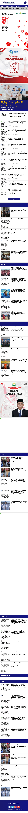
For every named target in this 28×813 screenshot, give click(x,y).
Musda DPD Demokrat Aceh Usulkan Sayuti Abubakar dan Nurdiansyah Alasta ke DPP (18, 292)
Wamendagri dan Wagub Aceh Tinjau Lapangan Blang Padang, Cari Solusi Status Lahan (19, 233)
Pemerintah (19, 6)
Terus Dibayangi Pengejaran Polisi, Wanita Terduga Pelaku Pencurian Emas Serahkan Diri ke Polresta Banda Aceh (18, 330)
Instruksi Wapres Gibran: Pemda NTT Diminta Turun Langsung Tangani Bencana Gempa (18, 461)
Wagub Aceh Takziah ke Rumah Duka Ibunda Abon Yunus (17, 222)
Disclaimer (10, 805)
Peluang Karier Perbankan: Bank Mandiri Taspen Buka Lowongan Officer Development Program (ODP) (18, 688)
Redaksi (5, 804)
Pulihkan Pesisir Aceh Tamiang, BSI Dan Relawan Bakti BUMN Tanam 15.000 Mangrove (19, 731)
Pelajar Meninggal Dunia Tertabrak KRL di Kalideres (18, 643)
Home (2, 6)
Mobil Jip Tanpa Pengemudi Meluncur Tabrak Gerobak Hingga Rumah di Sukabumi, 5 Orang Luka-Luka (18, 633)
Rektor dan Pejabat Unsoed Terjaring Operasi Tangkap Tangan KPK (18, 341)
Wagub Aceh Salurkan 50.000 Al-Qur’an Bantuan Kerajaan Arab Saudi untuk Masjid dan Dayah (18, 211)
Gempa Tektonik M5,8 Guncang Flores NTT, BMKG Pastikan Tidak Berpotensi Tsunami (19, 655)
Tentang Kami (11, 804)
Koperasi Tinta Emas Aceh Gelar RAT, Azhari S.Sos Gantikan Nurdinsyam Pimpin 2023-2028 (18, 314)
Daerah (12, 6)
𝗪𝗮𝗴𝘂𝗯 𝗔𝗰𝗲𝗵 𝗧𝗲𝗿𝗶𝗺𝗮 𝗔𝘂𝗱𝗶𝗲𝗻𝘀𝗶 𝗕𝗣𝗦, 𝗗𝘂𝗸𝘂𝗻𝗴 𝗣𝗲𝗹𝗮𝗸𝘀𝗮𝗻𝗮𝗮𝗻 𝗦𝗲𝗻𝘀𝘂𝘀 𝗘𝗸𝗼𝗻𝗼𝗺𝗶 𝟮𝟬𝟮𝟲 (19, 254)
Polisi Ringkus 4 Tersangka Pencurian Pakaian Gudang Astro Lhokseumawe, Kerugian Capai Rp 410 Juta (19, 374)
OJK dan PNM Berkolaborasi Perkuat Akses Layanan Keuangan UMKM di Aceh (18, 720)
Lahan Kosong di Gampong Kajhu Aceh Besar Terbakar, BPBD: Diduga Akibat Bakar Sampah (18, 666)
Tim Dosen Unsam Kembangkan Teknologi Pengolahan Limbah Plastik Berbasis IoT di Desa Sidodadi (18, 699)
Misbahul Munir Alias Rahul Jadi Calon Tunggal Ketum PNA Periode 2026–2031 (19, 303)
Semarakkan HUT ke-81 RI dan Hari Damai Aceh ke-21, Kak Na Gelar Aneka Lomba (19, 243)
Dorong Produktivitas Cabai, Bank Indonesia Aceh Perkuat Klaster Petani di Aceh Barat (18, 709)
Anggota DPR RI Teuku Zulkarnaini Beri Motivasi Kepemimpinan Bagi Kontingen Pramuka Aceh (13, 105)
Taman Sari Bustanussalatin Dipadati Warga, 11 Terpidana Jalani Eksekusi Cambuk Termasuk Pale (18, 352)
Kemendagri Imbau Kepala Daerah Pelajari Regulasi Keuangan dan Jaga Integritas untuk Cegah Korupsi (19, 282)
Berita (7, 6)
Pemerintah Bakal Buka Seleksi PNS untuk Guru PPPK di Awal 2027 (19, 504)
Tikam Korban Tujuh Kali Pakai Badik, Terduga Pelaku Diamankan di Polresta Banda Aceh (19, 363)
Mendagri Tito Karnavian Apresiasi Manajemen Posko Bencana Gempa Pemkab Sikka (19, 482)
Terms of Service (16, 805)
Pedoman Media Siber (19, 804)
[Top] (26, 811)
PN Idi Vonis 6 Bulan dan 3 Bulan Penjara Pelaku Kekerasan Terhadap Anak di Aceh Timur (18, 472)
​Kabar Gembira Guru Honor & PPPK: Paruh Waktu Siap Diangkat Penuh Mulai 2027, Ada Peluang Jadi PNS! (18, 494)
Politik (25, 6)
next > (14, 201)
